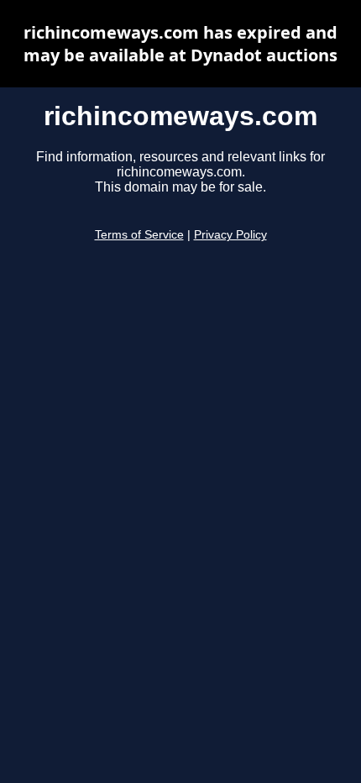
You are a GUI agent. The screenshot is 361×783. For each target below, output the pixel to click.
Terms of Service (139, 235)
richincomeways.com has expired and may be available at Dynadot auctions (180, 43)
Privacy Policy (230, 235)
